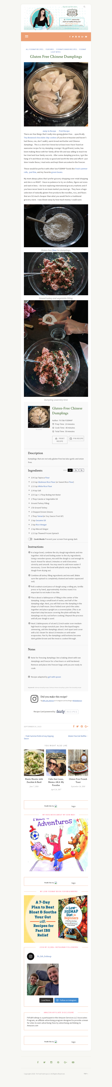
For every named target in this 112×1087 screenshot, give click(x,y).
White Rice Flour (45, 486)
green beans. (57, 172)
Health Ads (48, 806)
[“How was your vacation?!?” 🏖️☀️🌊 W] (43, 979)
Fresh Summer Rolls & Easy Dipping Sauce (39, 737)
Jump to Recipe (49, 131)
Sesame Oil (41, 520)
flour (54, 250)
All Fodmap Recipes (34, 49)
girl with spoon (54, 677)
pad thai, (33, 172)
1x (70, 470)
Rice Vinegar (41, 524)
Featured (50, 49)
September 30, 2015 (32, 726)
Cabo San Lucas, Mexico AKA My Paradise (56, 782)
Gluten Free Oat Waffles (77, 736)
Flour (47, 477)
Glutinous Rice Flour (46, 482)
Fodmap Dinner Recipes (66, 49)
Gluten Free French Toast (78, 781)
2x (76, 470)
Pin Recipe (78, 438)
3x (81, 470)
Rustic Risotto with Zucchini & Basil (34, 781)
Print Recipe (64, 131)
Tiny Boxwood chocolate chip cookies (40, 137)
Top (85, 1074)
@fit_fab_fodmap (48, 701)
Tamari (40, 516)
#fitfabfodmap (77, 701)
